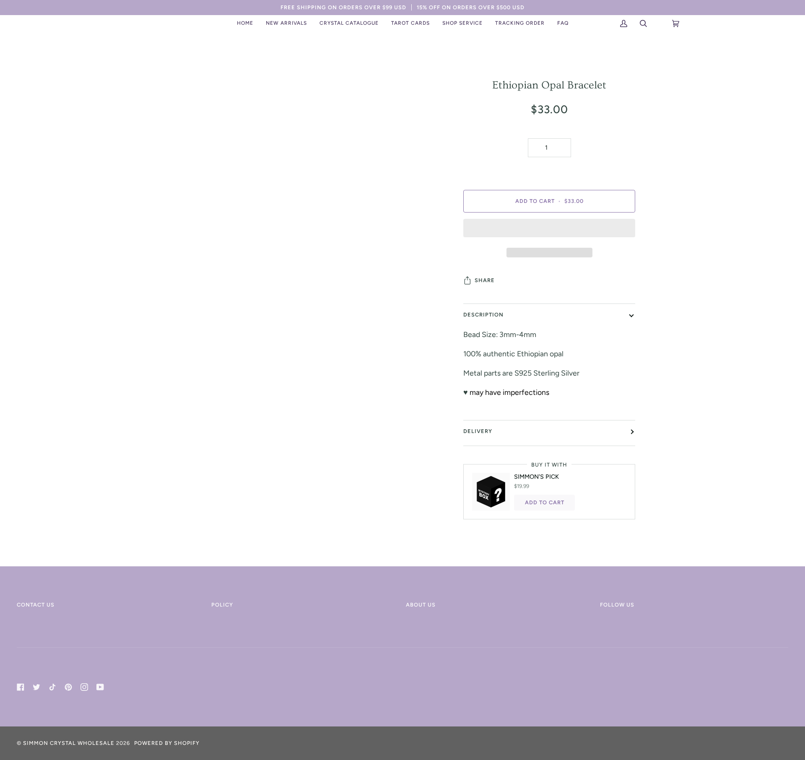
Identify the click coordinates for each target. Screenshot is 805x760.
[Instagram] (84, 687)
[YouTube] (100, 687)
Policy (222, 605)
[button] (286, 23)
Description (483, 314)
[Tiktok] (52, 687)
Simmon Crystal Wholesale (68, 743)
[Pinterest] (68, 687)
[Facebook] (20, 687)
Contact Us (36, 605)
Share (485, 280)
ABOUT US (421, 605)
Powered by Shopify (167, 743)
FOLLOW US (617, 605)
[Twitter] (36, 687)
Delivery (477, 431)
